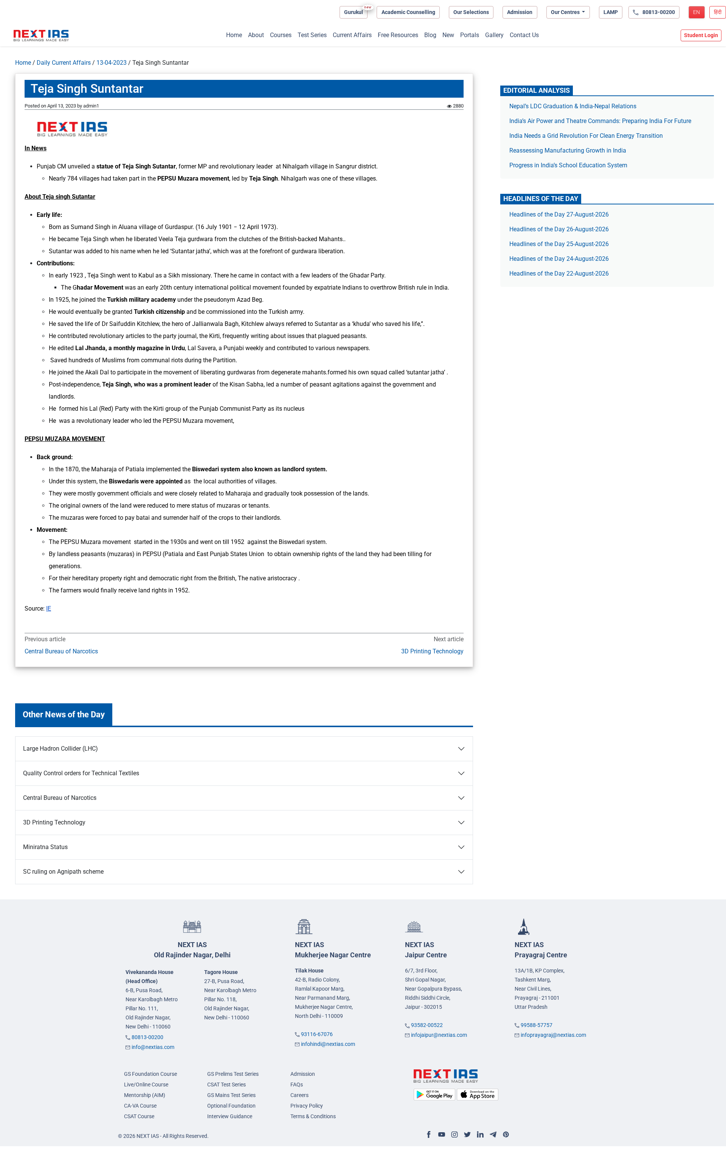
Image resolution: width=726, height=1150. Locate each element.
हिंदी (717, 12)
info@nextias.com (153, 1047)
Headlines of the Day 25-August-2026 (559, 244)
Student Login (701, 35)
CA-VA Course (140, 1106)
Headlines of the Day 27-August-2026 (559, 214)
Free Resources (398, 35)
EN (696, 12)
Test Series (312, 35)
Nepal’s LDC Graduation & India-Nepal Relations (572, 106)
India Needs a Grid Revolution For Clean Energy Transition (586, 135)
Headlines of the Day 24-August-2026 (559, 258)
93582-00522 (427, 1025)
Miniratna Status (45, 847)
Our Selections (471, 12)
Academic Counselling (408, 12)
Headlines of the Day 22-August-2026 (559, 273)
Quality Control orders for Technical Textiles (81, 773)
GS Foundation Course (150, 1074)
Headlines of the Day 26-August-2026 (559, 229)
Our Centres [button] (566, 12)
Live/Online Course (146, 1084)
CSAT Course (139, 1116)
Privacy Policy (306, 1106)
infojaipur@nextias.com (439, 1035)
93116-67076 (317, 1034)
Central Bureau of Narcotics (61, 651)
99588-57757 (536, 1025)
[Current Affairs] (41, 36)
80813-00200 (147, 1037)
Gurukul (353, 12)
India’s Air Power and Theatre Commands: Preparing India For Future (600, 121)
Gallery (494, 35)
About (256, 35)
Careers (299, 1095)
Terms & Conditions (313, 1116)
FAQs (296, 1084)
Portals (469, 35)
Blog (430, 35)
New (448, 35)
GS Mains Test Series (231, 1095)
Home (234, 35)
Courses (281, 35)
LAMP (610, 12)
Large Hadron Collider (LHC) (60, 748)
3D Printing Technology (432, 651)
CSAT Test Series (226, 1084)
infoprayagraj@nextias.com (553, 1035)
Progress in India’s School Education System (568, 165)
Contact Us (524, 35)
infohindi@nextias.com (328, 1044)
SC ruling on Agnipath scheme (63, 871)
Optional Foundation (231, 1106)
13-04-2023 (111, 62)
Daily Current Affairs (64, 62)
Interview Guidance (229, 1116)
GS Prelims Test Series (233, 1074)
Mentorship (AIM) (144, 1095)
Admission (519, 12)
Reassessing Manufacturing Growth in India (567, 150)
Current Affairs (352, 35)
